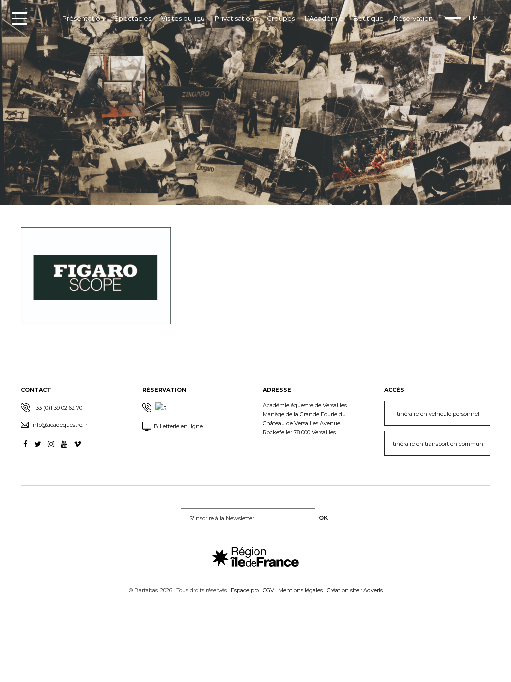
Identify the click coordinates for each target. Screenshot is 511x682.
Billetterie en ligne (178, 426)
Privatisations (236, 18)
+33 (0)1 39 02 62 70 (57, 407)
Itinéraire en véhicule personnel (437, 413)
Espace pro (245, 590)
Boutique (368, 18)
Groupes (281, 18)
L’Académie (324, 18)
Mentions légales (300, 590)
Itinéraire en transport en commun (437, 443)
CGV (268, 590)
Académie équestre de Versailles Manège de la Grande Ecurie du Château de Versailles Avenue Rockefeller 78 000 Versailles (305, 419)
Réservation (413, 18)
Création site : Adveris (355, 590)
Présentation (83, 18)
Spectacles (132, 18)
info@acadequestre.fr (59, 424)
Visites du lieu (183, 18)
